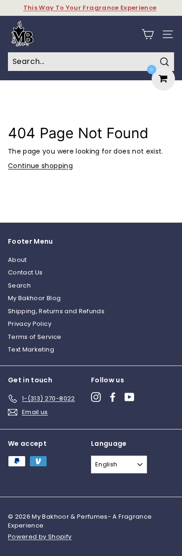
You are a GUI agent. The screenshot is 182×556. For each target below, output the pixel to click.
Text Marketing (31, 349)
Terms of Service (35, 336)
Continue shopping (40, 165)
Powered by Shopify (39, 536)
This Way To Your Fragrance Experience (90, 7)
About (17, 259)
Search (19, 285)
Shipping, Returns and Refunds (56, 311)
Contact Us (25, 272)
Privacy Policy (29, 323)
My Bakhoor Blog (34, 298)
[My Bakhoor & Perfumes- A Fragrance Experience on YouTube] (129, 397)
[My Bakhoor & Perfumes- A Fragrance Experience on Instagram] (96, 397)
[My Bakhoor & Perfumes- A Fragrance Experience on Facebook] (113, 397)
